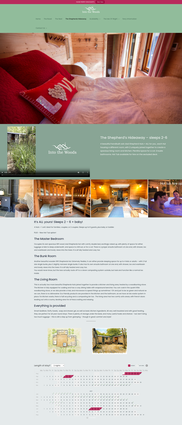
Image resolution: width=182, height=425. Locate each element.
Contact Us (40, 28)
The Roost (48, 19)
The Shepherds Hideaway (76, 19)
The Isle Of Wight (110, 19)
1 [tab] (87, 120)
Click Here (100, 2)
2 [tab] (91, 120)
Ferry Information (130, 19)
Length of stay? (42, 365)
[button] (99, 19)
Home (38, 19)
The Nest (58, 19)
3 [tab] (95, 120)
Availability (94, 19)
